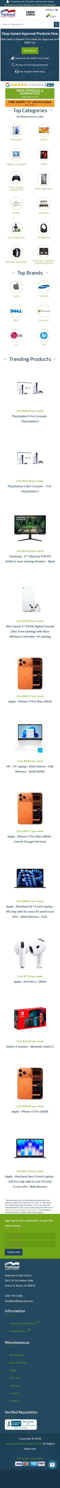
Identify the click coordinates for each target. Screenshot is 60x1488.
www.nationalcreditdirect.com (23, 1443)
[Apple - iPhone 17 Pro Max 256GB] (30, 673)
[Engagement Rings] (16, 205)
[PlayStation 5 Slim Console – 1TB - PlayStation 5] (30, 458)
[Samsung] (43, 288)
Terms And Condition (23, 1323)
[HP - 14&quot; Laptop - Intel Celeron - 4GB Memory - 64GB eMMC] (30, 738)
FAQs (13, 1370)
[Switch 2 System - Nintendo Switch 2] (30, 1018)
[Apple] (16, 288)
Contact (14, 1393)
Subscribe (13, 1252)
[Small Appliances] (16, 230)
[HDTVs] (43, 132)
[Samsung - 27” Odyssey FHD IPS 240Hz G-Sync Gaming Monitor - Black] (30, 528)
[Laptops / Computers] (16, 156)
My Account (17, 1355)
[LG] (16, 337)
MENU (50, 9)
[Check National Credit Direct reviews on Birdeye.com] (29, 84)
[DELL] (16, 313)
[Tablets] (43, 156)
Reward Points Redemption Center (21, 1210)
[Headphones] (43, 230)
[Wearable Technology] (16, 254)
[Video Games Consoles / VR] (16, 181)
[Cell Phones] (16, 132)
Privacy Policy (42, 1478)
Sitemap (15, 1385)
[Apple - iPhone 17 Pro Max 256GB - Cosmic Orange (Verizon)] (30, 808)
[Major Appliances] (43, 181)
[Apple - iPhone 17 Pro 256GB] (30, 1083)
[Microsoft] (43, 313)
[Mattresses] (43, 205)
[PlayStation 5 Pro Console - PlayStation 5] (30, 388)
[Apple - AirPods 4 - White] (30, 953)
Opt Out (15, 1378)
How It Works (18, 1362)
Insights (14, 1401)
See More (30, 50)
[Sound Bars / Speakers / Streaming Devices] (43, 254)
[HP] (43, 337)
